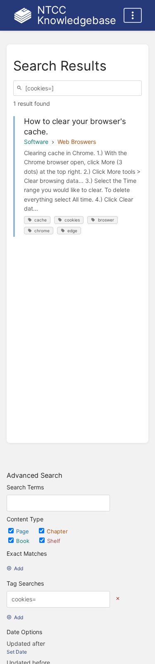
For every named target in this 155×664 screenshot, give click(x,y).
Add (18, 568)
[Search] (21, 88)
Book (23, 541)
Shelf (53, 541)
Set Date (17, 652)
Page (23, 531)
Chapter (57, 531)
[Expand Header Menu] (133, 15)
